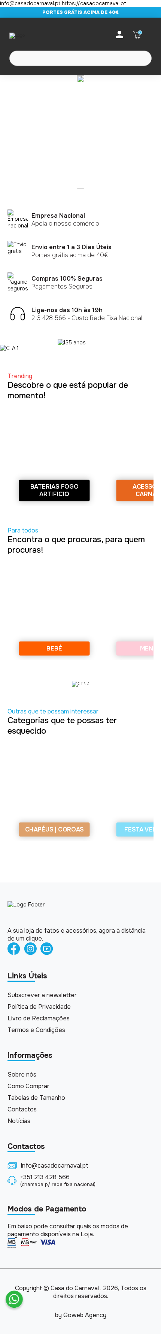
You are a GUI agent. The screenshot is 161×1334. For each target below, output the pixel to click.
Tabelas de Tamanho (36, 1098)
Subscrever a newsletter (42, 995)
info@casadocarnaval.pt (54, 1165)
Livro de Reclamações (38, 1018)
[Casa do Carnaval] (39, 35)
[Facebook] (13, 949)
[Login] (119, 35)
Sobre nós (21, 1074)
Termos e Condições (36, 1030)
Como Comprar (28, 1086)
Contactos (22, 1109)
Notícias (18, 1121)
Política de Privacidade (39, 1007)
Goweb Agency (84, 1315)
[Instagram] (30, 949)
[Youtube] (46, 949)
